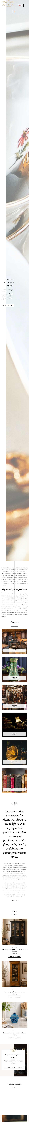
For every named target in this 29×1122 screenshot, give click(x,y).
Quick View (15, 945)
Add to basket (14, 956)
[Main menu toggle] (14, 11)
